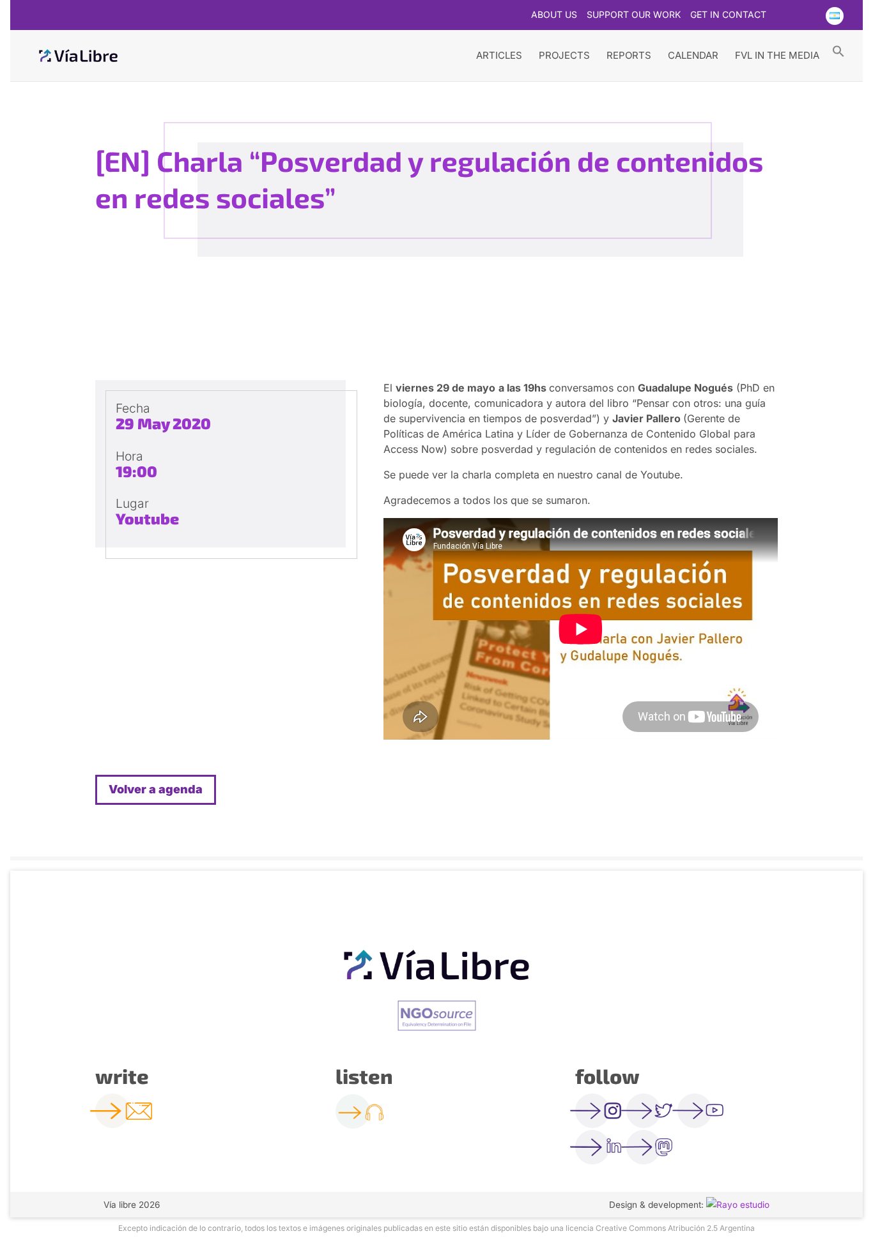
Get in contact (728, 15)
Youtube (808, 16)
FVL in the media (777, 55)
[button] (838, 50)
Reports (628, 55)
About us (554, 15)
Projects (564, 55)
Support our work (634, 15)
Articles (499, 55)
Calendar (693, 55)
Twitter (783, 16)
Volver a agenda (156, 789)
